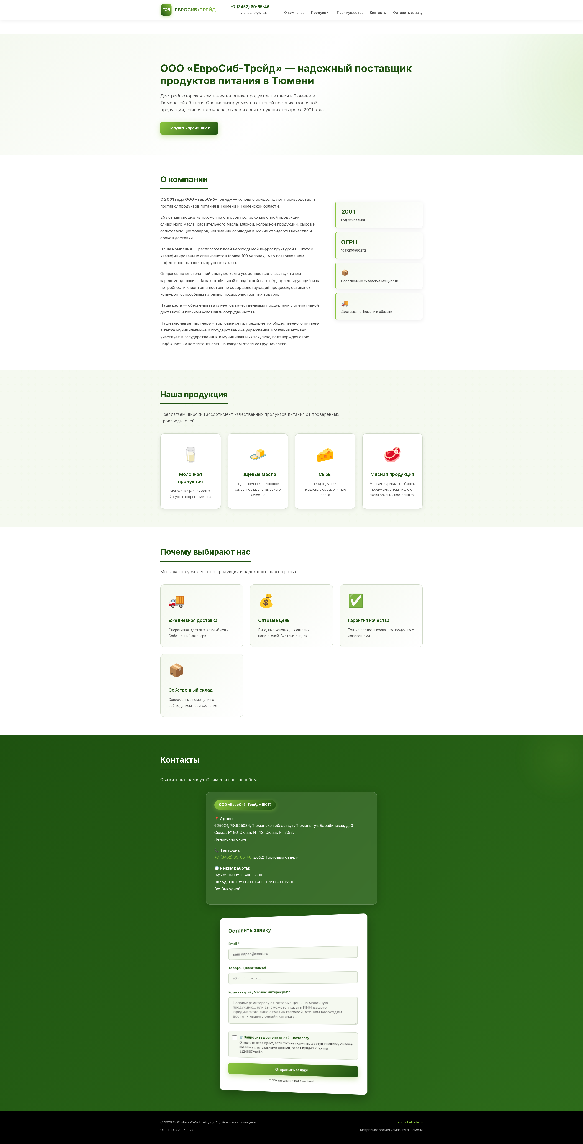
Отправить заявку (291, 1069)
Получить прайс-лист (189, 128)
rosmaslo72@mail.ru (254, 13)
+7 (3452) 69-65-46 (249, 6)
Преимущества (350, 12)
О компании (294, 12)
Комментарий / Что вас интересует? (259, 992)
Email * (234, 943)
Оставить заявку (408, 12)
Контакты (378, 12)
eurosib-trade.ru (410, 1122)
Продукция (320, 12)
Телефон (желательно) (247, 968)
